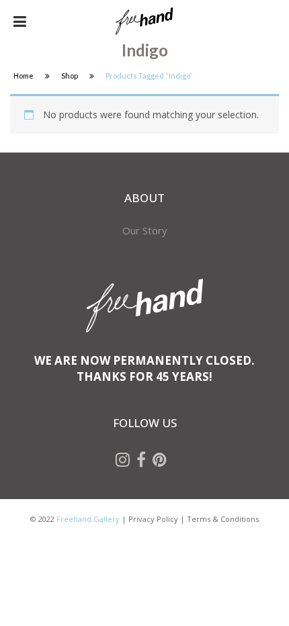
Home (23, 75)
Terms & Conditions (223, 519)
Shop (69, 75)
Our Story (144, 230)
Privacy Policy (153, 519)
